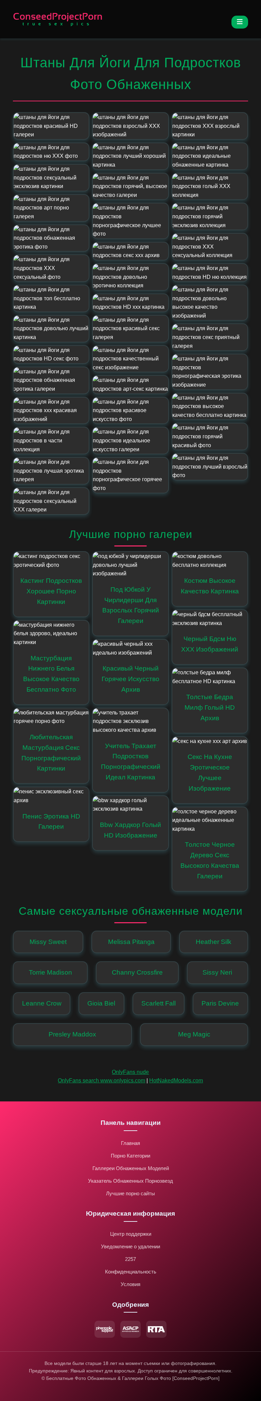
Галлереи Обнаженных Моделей (130, 1168)
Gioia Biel (101, 1003)
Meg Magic (194, 1034)
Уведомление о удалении (130, 1246)
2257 (130, 1259)
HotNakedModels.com (176, 1080)
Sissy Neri (217, 972)
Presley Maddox (72, 1034)
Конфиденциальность (130, 1272)
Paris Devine (220, 1003)
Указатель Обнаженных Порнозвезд (130, 1181)
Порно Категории (130, 1156)
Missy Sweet (48, 941)
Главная (130, 1143)
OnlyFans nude (130, 1072)
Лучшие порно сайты (130, 1193)
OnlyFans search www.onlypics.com (101, 1080)
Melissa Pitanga (131, 941)
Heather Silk (213, 941)
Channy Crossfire (137, 972)
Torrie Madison (50, 972)
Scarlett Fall (158, 1003)
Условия (130, 1284)
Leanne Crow (42, 1003)
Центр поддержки (130, 1234)
